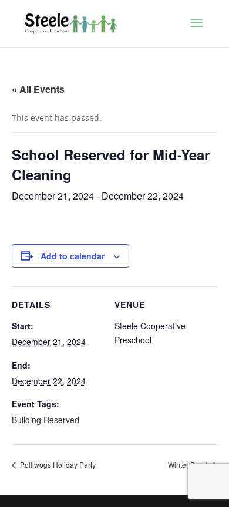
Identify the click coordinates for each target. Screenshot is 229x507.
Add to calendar (73, 256)
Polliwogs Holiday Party (57, 464)
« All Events (38, 89)
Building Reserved (45, 419)
